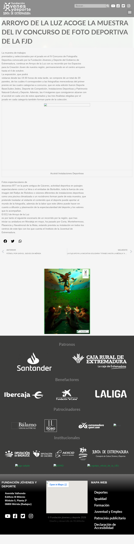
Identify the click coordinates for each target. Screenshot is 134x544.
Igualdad (100, 499)
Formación (101, 505)
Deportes (101, 492)
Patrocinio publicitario (110, 518)
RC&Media (78, 521)
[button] (129, 12)
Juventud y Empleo (108, 511)
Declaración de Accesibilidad (105, 526)
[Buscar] (107, 6)
